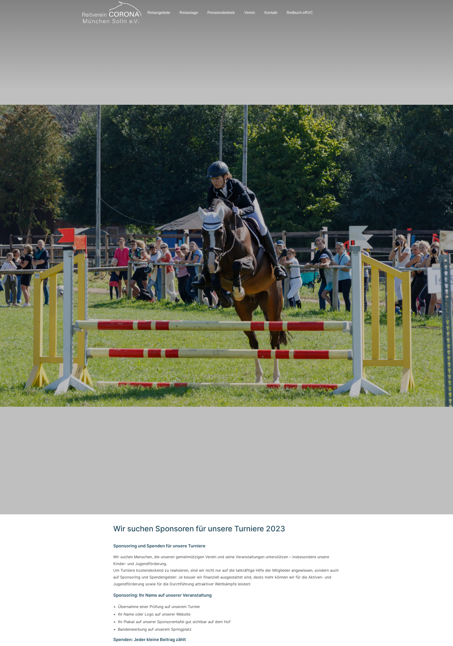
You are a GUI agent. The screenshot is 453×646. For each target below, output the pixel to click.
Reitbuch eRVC (300, 13)
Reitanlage (189, 13)
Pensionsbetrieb (221, 13)
